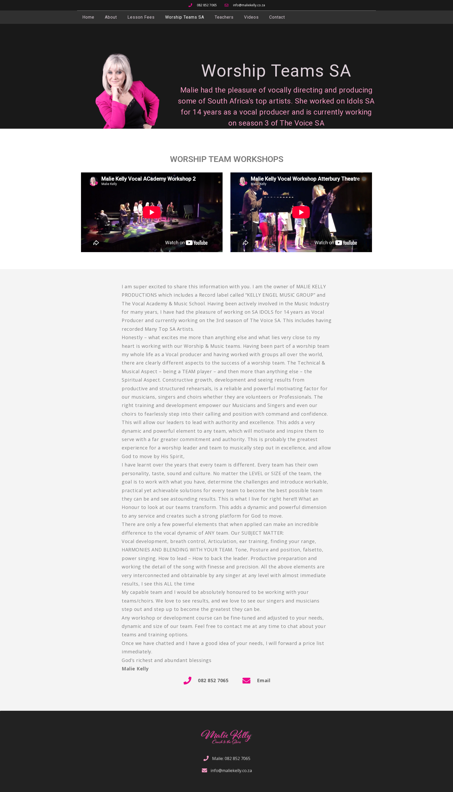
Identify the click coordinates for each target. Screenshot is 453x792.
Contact (277, 17)
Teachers (224, 17)
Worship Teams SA (184, 17)
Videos (251, 17)
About (111, 17)
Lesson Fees (141, 17)
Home (88, 17)
